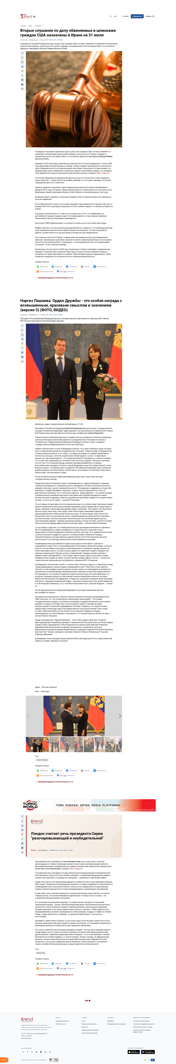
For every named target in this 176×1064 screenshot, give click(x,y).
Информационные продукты (116, 1024)
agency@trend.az (26, 1038)
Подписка (110, 1021)
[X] (32, 1052)
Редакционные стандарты (90, 1030)
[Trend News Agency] (27, 1019)
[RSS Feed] (50, 1052)
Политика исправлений (89, 1033)
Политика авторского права (142, 1027)
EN (145, 1060)
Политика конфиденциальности (144, 1024)
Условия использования (141, 1021)
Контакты (84, 1027)
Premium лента (61, 1024)
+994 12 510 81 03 (26, 1036)
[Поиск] (110, 16)
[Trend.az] (27, 16)
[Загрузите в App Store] (134, 1052)
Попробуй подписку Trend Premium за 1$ (55, 278)
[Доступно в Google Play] (148, 1052)
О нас (83, 1021)
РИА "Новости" (103, 173)
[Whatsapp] (23, 1052)
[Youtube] (36, 1052)
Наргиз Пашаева (42, 760)
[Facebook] (27, 1052)
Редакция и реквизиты (89, 1024)
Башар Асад (41, 953)
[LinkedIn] (45, 1052)
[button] (22, 53)
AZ (149, 1060)
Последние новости (62, 1021)
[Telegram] (41, 1052)
